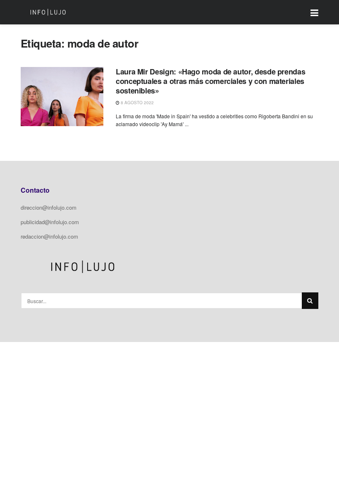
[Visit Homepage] (48, 12)
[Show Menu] (314, 12)
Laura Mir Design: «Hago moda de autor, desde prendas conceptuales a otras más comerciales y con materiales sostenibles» (210, 81)
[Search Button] (310, 300)
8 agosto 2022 (136, 102)
